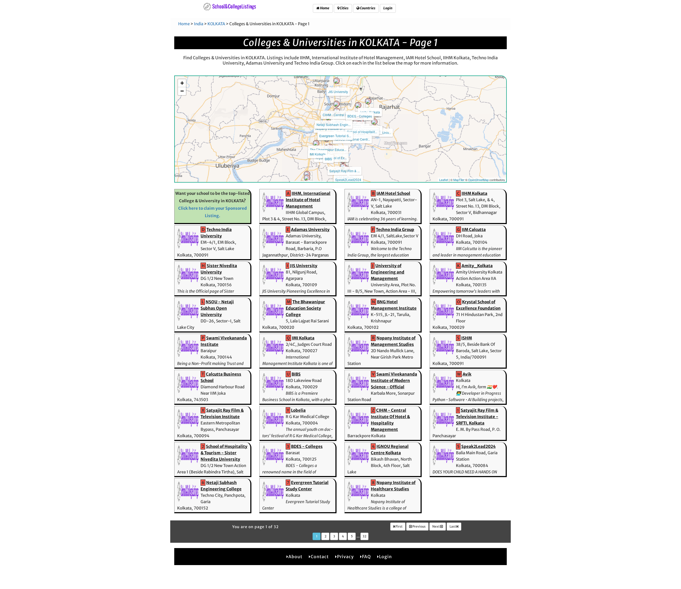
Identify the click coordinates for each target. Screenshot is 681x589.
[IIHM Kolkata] (343, 166)
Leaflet (443, 180)
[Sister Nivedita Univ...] (374, 122)
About (295, 556)
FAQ (366, 556)
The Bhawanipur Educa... (328, 149)
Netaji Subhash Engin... (334, 124)
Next (436, 526)
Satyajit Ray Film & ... (344, 171)
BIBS (328, 159)
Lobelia (298, 410)
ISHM (466, 337)
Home (324, 8)
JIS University (338, 91)
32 (364, 536)
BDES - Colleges (359, 116)
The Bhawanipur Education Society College (305, 308)
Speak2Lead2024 (348, 179)
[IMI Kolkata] (316, 143)
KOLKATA (216, 23)
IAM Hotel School (393, 193)
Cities (343, 8)
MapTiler (458, 180)
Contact (320, 556)
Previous (419, 526)
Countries (367, 8)
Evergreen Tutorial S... (335, 135)
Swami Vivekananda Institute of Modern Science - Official (394, 380)
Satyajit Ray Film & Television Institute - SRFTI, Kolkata (477, 417)
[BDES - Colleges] (358, 105)
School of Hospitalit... (362, 131)
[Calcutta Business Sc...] (307, 174)
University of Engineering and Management (387, 272)
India (198, 23)
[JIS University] (336, 81)
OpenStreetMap (478, 180)
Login (387, 8)
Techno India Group (395, 229)
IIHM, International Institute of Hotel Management (308, 200)
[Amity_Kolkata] (368, 101)
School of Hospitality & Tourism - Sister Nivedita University (224, 453)
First (398, 526)
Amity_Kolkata (477, 265)
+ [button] (182, 83)
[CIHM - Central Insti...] (336, 104)
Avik (467, 374)
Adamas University (310, 229)
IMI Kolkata (318, 154)
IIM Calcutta (474, 229)
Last (453, 526)
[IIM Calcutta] (307, 178)
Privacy (345, 556)
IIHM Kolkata (474, 193)
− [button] (182, 91)
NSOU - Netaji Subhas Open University (217, 308)
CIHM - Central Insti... (338, 114)
